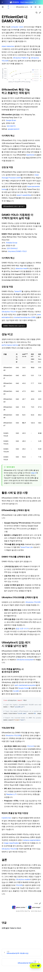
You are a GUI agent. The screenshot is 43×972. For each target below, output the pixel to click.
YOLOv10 (30, 746)
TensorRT (18, 291)
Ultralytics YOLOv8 (9, 849)
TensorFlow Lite (26, 547)
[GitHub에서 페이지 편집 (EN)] (39, 12)
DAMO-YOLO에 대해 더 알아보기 (14, 326)
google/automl (13, 129)
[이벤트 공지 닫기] (2, 2)
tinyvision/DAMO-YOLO (17, 251)
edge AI (33, 473)
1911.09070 (11, 126)
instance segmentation (31, 840)
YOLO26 (19, 885)
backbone (30, 155)
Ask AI (34, 966)
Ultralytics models (23, 879)
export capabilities (24, 195)
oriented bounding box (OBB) (24, 317)
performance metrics (10, 345)
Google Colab (23, 688)
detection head (21, 268)
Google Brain (11, 120)
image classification (11, 843)
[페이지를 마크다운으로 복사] (36, 12)
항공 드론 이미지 (22, 629)
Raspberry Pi (11, 794)
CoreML (16, 691)
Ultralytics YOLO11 (9, 312)
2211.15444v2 (12, 248)
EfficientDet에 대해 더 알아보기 (14, 206)
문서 (8, 7)
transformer (6, 818)
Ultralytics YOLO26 (32, 602)
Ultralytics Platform (20, 58)
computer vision (17, 27)
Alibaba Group (11, 243)
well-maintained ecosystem (25, 685)
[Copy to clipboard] (38, 699)
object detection (8, 46)
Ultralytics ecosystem (25, 660)
